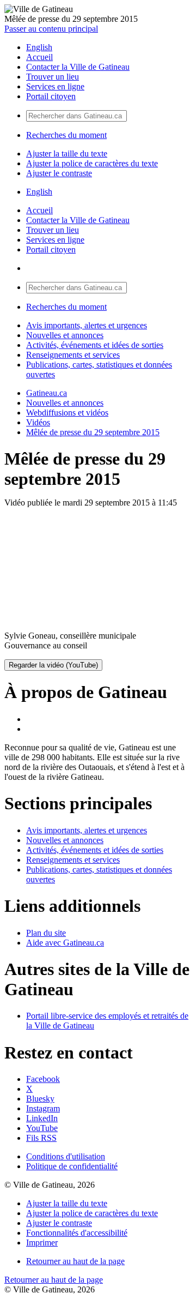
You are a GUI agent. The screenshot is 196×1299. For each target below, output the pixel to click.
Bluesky (40, 1098)
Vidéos (38, 422)
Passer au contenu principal (51, 28)
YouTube (42, 1128)
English (39, 47)
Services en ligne (55, 86)
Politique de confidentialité (72, 1166)
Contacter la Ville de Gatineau (78, 66)
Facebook (43, 1079)
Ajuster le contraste (59, 173)
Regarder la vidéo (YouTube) (53, 665)
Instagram (43, 1108)
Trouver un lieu (52, 76)
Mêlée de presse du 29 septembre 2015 (93, 432)
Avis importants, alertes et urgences (86, 325)
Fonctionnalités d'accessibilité (76, 1232)
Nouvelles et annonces (64, 335)
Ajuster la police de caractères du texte (92, 163)
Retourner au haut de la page (75, 1261)
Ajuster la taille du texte (66, 153)
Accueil (39, 57)
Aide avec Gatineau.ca (65, 942)
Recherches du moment (66, 135)
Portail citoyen (51, 96)
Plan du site (46, 932)
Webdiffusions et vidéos (67, 412)
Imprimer (42, 1242)
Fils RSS (41, 1137)
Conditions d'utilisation (65, 1156)
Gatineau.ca (46, 393)
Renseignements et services (73, 354)
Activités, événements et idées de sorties (94, 345)
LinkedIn (42, 1118)
